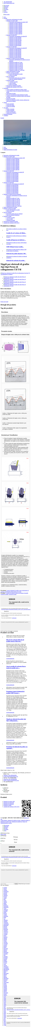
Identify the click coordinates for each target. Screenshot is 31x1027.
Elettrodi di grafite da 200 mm (16, 66)
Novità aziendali (10, 103)
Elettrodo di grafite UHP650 (15, 32)
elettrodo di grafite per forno (14, 820)
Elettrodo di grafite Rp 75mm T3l (19, 821)
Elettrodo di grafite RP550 (15, 55)
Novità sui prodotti (10, 106)
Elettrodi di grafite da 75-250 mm (16, 70)
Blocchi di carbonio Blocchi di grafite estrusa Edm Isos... (15, 640)
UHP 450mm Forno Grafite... (15, 247)
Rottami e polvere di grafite (12, 72)
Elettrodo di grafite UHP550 (15, 29)
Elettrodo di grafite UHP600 (15, 31)
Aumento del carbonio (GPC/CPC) (14, 87)
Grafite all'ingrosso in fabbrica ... (16, 240)
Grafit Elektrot (4, 820)
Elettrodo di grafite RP (11, 46)
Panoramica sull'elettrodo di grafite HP (18, 36)
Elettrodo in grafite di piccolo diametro (15, 58)
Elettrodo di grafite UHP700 (15, 33)
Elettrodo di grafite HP (11, 35)
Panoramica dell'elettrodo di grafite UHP (18, 22)
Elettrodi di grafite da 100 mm (16, 63)
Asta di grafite (12, 83)
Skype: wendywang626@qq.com (11, 780)
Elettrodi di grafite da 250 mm (16, 68)
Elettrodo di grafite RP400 (15, 52)
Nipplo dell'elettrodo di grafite (13, 71)
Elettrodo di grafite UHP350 (15, 24)
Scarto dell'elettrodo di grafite (16, 74)
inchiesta (8, 658)
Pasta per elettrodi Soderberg (15, 79)
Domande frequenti (7, 114)
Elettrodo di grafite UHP (12, 20)
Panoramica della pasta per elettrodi (17, 77)
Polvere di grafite (13, 75)
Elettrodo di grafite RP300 (15, 49)
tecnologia (5, 88)
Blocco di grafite (13, 84)
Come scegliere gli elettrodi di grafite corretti (16, 89)
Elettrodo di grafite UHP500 (15, 28)
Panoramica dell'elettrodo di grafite (14, 19)
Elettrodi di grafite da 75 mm (15, 62)
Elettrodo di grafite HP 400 (15, 40)
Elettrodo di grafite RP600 (15, 57)
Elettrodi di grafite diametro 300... (16, 253)
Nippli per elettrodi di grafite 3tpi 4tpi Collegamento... (16, 719)
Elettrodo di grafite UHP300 (15, 23)
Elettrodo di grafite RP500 (15, 54)
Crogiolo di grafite (13, 81)
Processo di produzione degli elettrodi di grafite (17, 94)
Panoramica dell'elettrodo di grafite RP (18, 48)
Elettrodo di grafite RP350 (15, 50)
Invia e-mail (3, 834)
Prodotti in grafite (10, 80)
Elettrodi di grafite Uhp (6, 821)
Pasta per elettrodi (10, 76)
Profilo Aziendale (10, 109)
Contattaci (5, 115)
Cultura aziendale (10, 110)
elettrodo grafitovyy (25, 820)
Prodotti (5, 18)
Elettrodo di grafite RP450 (15, 53)
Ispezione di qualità (10, 98)
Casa (4, 17)
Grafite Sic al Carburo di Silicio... (16, 233)
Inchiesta (5, 12)
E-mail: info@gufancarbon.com (10, 776)
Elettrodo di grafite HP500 (15, 42)
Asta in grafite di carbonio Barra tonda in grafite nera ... (16, 667)
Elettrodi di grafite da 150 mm (16, 65)
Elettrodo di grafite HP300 (15, 37)
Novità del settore (10, 105)
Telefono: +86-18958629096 (10, 775)
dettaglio (12, 658)
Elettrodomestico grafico (6, 823)
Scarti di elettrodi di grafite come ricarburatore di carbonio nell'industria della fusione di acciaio (15, 591)
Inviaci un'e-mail (4, 301)
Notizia (5, 102)
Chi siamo (5, 107)
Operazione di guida (11, 93)
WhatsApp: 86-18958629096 (10, 779)
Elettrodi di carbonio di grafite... (15, 260)
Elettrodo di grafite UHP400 (15, 26)
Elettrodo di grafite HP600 (15, 45)
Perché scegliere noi (10, 111)
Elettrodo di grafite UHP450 (15, 27)
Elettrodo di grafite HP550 (15, 44)
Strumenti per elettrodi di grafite (13, 85)
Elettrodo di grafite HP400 (12, 176)
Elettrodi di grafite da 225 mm (16, 67)
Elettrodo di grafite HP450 (15, 41)
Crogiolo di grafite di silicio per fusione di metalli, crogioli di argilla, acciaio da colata (14, 593)
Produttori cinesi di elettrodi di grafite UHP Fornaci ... (15, 692)
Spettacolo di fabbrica (11, 113)
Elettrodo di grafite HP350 (15, 39)
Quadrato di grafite (10, 220)
